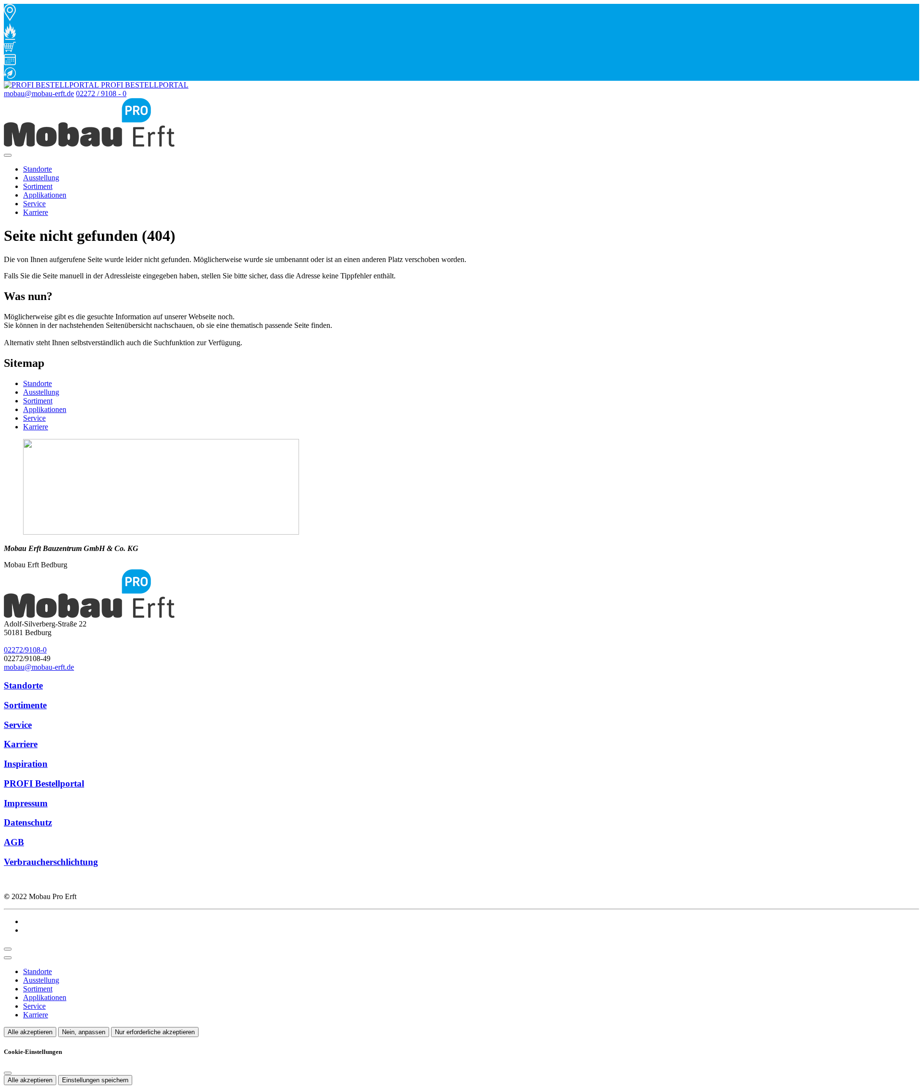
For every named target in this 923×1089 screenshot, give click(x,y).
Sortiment (37, 186)
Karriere (35, 212)
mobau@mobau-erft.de (39, 93)
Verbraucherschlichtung (51, 862)
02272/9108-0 (25, 650)
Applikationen (44, 195)
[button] (8, 155)
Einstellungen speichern (95, 1080)
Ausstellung (41, 178)
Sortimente (25, 705)
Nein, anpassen (83, 1032)
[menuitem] (96, 85)
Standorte (37, 169)
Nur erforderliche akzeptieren (155, 1032)
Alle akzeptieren (30, 1032)
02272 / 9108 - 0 (101, 93)
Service (34, 204)
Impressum (26, 803)
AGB (14, 842)
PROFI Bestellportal (44, 783)
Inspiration (26, 764)
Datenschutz (28, 822)
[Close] (8, 957)
